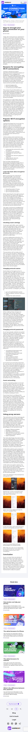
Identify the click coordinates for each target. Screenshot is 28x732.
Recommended (11, 24)
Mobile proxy (6, 20)
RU (7, 709)
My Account (13, 704)
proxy (4, 466)
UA (12, 709)
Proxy (12, 20)
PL (20, 709)
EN (16, 709)
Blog (14, 713)
